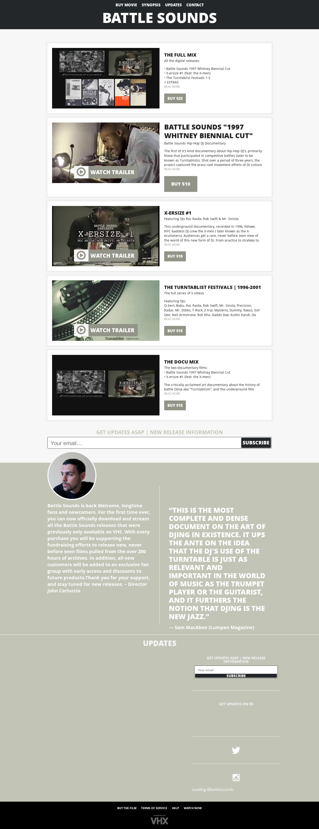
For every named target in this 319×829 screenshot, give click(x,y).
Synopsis (151, 4)
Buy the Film (126, 808)
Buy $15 (175, 330)
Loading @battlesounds (213, 789)
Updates (173, 4)
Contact (195, 4)
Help (175, 808)
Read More (172, 87)
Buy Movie (126, 4)
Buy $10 (180, 184)
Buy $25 (175, 98)
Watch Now (193, 808)
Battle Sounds (159, 17)
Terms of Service (154, 808)
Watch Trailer (112, 172)
